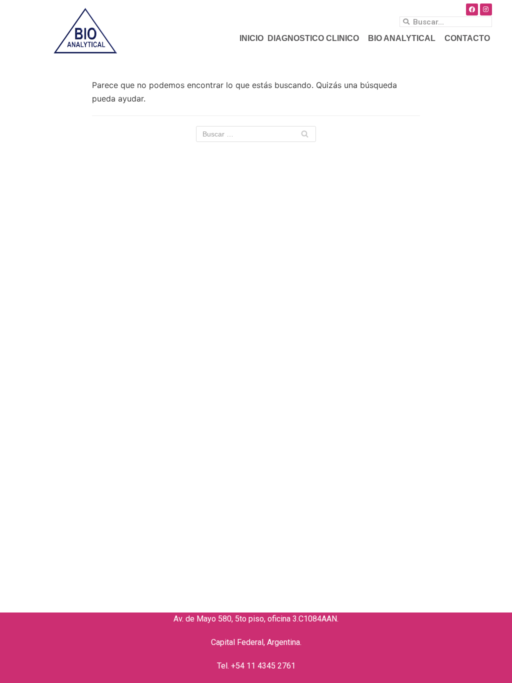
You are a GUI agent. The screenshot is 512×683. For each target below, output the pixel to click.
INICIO (252, 38)
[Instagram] (486, 10)
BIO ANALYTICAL (402, 38)
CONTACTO (467, 38)
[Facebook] (472, 10)
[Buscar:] (256, 134)
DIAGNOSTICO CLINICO (313, 38)
